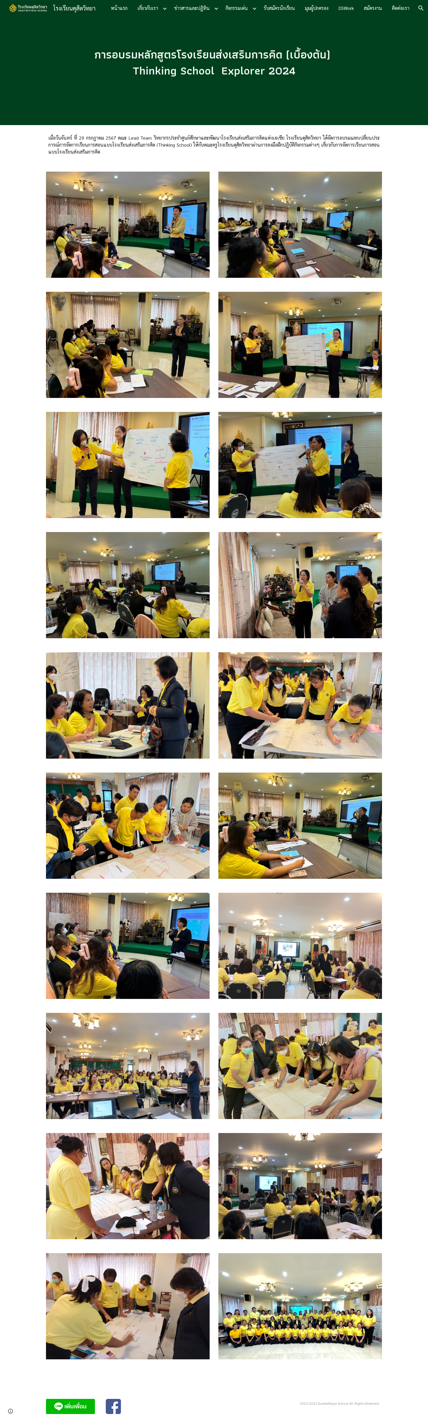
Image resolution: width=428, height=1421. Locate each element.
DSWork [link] (346, 8)
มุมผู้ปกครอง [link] (316, 8)
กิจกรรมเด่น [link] (237, 8)
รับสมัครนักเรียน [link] (279, 8)
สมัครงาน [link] (373, 8)
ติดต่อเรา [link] (400, 8)
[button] (421, 8)
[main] (214, 62)
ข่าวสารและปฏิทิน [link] (192, 8)
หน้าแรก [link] (119, 8)
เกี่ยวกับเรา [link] (147, 8)
